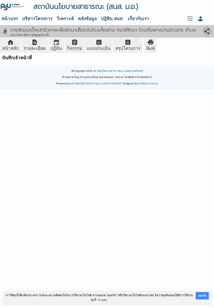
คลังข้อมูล (87, 18)
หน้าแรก (10, 18)
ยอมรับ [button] (202, 295)
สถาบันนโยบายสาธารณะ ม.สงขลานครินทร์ (118, 70)
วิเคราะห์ (65, 18)
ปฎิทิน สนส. (112, 18)
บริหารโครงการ (37, 18)
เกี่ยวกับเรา (138, 18)
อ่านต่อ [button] (102, 299)
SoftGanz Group (148, 83)
